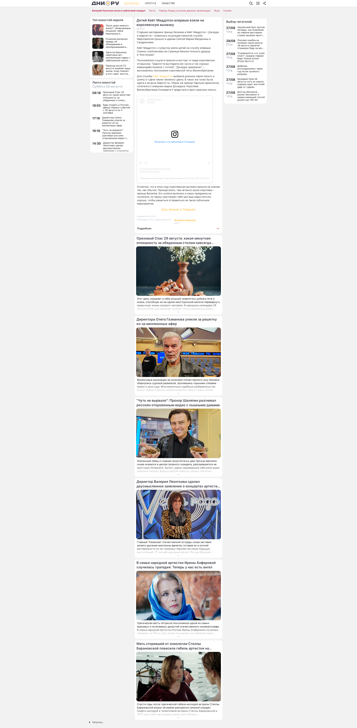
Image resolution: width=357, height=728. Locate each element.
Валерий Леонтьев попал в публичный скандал (118, 10)
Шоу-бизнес (131, 3)
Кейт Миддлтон (163, 76)
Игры (217, 10)
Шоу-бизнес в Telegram (178, 209)
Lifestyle (150, 3)
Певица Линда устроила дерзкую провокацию (185, 10)
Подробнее (144, 228)
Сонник (227, 10)
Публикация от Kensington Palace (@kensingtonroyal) (164, 178)
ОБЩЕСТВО (168, 3)
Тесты (152, 10)
